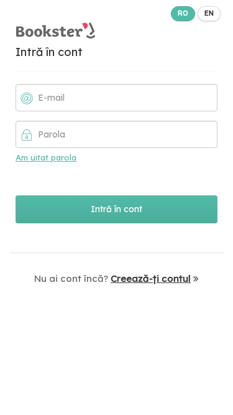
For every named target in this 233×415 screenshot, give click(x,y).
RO (183, 13)
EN (209, 13)
